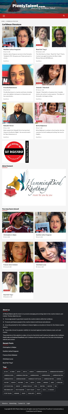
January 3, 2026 (40, 267)
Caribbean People (8, 378)
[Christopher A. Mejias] (17, 222)
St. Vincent (51, 389)
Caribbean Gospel (9, 375)
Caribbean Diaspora (41, 371)
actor (6, 371)
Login (28, 403)
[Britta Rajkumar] (50, 113)
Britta (25, 371)
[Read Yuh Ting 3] (50, 36)
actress (12, 371)
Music (35, 386)
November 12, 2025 (41, 51)
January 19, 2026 (8, 267)
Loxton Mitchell (8, 386)
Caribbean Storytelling (34, 378)
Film (5, 260)
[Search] (64, 15)
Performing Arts (8, 389)
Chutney (6, 382)
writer (39, 393)
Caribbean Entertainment (57, 371)
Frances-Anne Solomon (10, 265)
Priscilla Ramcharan (10, 88)
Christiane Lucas (41, 265)
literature (59, 382)
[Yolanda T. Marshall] (50, 75)
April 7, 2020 (39, 128)
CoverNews (29, 411)
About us (5, 403)
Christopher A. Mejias (9, 235)
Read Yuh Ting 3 (41, 49)
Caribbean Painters (58, 375)
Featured (20, 382)
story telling (8, 393)
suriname (16, 393)
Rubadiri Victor (8, 126)
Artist (19, 371)
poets (38, 389)
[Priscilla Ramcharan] (17, 75)
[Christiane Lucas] (50, 252)
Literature (6, 45)
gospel (39, 382)
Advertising (12, 403)
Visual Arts (31, 393)
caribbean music (34, 375)
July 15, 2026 (7, 237)
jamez (52, 382)
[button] (4, 15)
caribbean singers (21, 378)
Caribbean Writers (49, 378)
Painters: (42, 386)
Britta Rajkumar (41, 126)
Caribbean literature (22, 375)
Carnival (58, 378)
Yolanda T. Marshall (42, 88)
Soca (44, 389)
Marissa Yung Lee (27, 386)
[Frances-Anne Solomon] (17, 252)
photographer (20, 389)
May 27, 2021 (7, 128)
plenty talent (30, 389)
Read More (6, 61)
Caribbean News (46, 375)
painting (49, 386)
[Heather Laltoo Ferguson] (17, 36)
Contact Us (21, 403)
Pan (56, 386)
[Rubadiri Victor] (17, 113)
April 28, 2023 (7, 90)
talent (24, 393)
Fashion (13, 382)
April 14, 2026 (7, 51)
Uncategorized (7, 230)
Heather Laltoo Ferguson (12, 49)
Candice (31, 371)
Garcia (32, 382)
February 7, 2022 (40, 90)
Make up (18, 386)
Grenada (45, 382)
